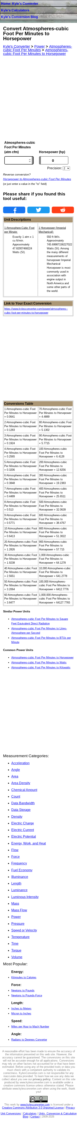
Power (16, 917)
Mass (15, 903)
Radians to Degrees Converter (29, 1039)
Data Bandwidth (23, 803)
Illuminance (19, 877)
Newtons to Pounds (22, 990)
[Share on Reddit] (63, 210)
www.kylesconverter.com (35, 1104)
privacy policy (42, 1079)
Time (14, 943)
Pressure (17, 923)
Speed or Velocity (24, 930)
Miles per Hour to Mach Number (30, 1026)
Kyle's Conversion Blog (19, 17)
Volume (16, 957)
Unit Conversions (11, 1113)
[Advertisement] (38, 98)
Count (15, 796)
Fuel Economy (21, 870)
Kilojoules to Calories (23, 977)
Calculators (30, 1113)
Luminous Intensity (25, 897)
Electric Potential (23, 836)
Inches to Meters (21, 1008)
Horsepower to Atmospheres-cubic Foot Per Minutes (37, 179)
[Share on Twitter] (38, 210)
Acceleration (20, 763)
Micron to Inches (21, 1013)
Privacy (70, 1107)
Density (16, 816)
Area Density (20, 783)
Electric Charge (22, 823)
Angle (15, 770)
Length (16, 883)
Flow (14, 850)
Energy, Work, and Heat (28, 843)
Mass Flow (19, 910)
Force (15, 856)
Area (14, 776)
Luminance (19, 890)
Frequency (19, 863)
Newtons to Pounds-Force (26, 995)
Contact (35, 1116)
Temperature (20, 937)
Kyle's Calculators (15, 10)
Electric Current (22, 830)
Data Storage (21, 810)
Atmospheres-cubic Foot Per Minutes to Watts (39, 662)
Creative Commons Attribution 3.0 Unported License (33, 1107)
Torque (16, 950)
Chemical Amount (24, 790)
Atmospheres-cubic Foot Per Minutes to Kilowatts (40, 667)
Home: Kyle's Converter (19, 3)
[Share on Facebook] (14, 210)
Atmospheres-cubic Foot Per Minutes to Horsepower (42, 657)
